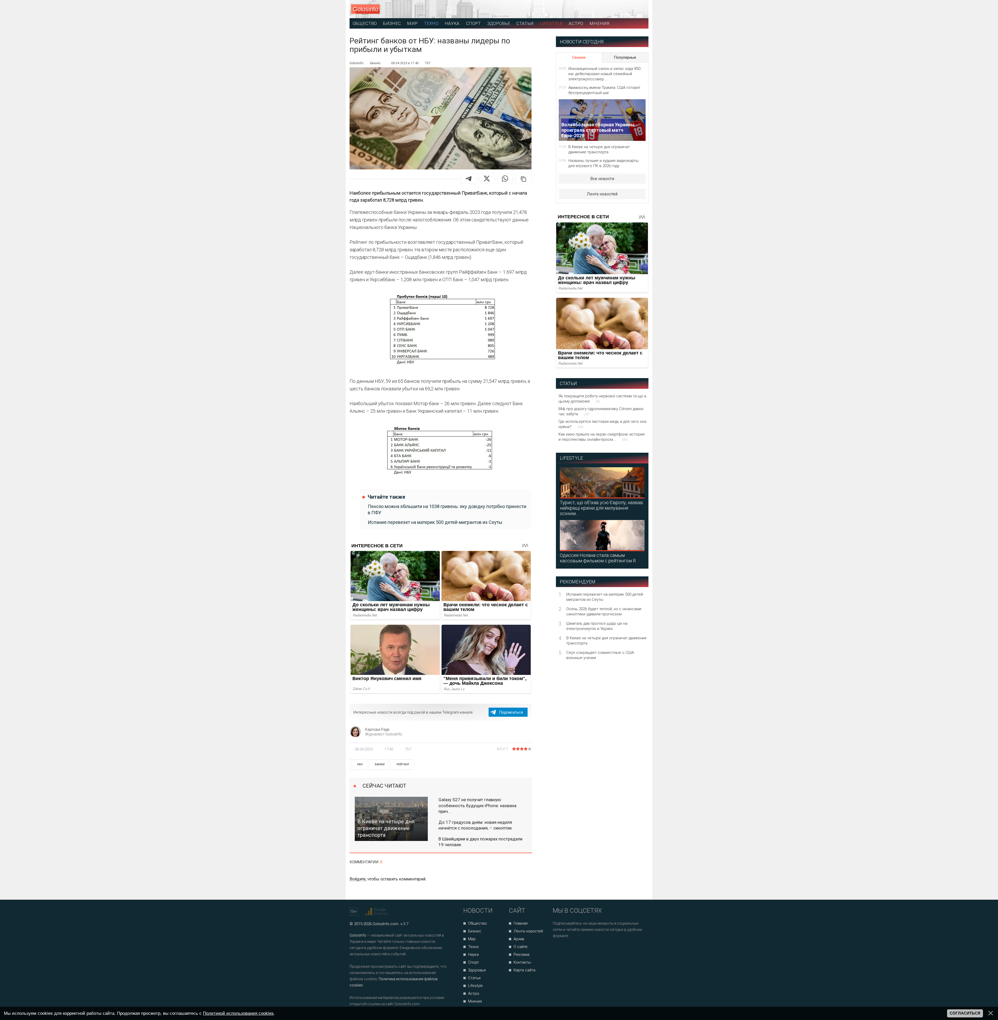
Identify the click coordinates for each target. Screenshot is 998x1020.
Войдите (358, 879)
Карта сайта (524, 970)
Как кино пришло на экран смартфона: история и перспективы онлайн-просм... (602, 437)
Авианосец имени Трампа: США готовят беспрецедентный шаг (604, 90)
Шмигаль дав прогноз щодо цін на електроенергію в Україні (596, 626)
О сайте (521, 947)
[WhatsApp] (505, 178)
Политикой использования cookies (238, 1013)
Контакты (522, 962)
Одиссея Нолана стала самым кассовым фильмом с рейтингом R (598, 557)
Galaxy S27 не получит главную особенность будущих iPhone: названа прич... (477, 805)
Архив (519, 939)
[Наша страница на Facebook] (558, 949)
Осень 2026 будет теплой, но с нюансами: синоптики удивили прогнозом (604, 611)
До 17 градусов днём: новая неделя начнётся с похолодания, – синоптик (475, 825)
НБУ (360, 764)
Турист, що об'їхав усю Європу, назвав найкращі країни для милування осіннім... (601, 508)
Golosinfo (365, 9)
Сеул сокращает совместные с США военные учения (600, 655)
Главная (521, 923)
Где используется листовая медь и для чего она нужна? (602, 424)
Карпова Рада (377, 729)
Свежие (579, 57)
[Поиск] (621, 9)
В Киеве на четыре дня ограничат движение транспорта (599, 149)
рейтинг (403, 764)
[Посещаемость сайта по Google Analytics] (377, 912)
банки (380, 764)
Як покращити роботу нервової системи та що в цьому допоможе (602, 399)
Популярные (625, 57)
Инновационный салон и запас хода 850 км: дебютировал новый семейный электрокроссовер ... (604, 73)
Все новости (602, 178)
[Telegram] (468, 178)
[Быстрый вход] (640, 9)
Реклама (521, 954)
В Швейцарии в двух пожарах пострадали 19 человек (480, 841)
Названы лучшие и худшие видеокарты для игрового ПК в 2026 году (603, 163)
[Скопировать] (523, 178)
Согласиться (965, 1013)
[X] (487, 178)
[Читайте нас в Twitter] (574, 949)
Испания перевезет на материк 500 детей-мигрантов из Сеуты (435, 522)
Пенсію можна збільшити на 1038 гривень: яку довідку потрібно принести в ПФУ (447, 509)
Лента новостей (602, 194)
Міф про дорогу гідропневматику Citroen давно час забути (601, 411)
